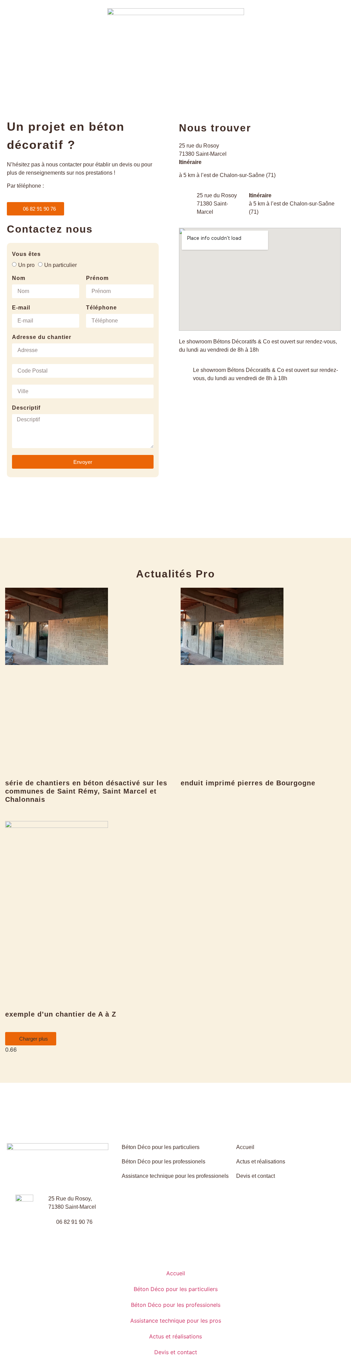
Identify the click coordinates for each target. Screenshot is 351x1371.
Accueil (175, 1273)
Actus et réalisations (175, 1336)
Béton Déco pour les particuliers (176, 1289)
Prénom (97, 278)
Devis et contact (175, 1352)
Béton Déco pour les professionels (175, 1304)
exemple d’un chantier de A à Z (60, 1014)
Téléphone (101, 307)
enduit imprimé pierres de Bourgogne (248, 783)
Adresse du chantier (41, 337)
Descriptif (26, 408)
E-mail (21, 307)
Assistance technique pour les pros (175, 1320)
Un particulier (60, 265)
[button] (30, 1038)
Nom (18, 278)
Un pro (26, 265)
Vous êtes (26, 254)
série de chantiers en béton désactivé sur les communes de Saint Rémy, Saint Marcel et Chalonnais (86, 791)
